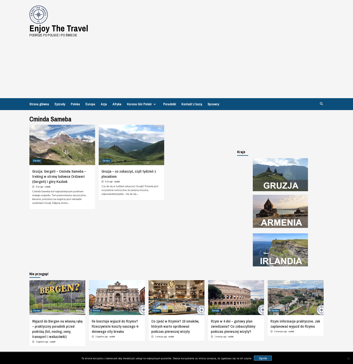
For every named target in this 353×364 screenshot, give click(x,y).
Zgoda (263, 358)
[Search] (321, 103)
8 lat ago (40, 186)
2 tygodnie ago (42, 341)
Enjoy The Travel (58, 28)
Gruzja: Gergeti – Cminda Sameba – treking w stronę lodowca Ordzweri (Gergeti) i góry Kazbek (59, 176)
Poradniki (169, 104)
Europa (90, 104)
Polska (75, 104)
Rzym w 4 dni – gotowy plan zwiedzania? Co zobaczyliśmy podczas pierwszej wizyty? (233, 326)
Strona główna (39, 104)
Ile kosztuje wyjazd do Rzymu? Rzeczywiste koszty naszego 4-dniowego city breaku (115, 326)
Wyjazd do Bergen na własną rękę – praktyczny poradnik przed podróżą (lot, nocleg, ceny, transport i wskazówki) (57, 329)
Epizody (60, 104)
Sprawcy (213, 104)
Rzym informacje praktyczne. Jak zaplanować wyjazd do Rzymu (295, 324)
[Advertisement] (176, 65)
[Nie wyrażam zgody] (348, 358)
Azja (104, 104)
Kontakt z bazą (191, 104)
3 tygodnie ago (101, 336)
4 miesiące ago (280, 331)
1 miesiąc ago (161, 336)
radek (47, 186)
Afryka (117, 104)
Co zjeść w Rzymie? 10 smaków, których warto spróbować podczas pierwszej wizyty (175, 326)
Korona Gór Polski (139, 104)
